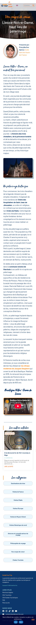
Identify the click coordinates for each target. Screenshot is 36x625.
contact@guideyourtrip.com (15, 614)
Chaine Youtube (18, 560)
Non (21, 622)
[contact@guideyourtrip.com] (3, 614)
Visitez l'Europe (18, 508)
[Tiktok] (10, 611)
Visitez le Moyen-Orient (18, 517)
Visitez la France (18, 492)
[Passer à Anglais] (17, 5)
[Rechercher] (33, 5)
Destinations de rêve (18, 483)
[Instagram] (6, 611)
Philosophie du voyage (18, 543)
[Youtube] (16, 611)
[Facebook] (3, 611)
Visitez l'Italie (18, 500)
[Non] (33, 619)
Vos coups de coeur (9, 433)
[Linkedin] (13, 611)
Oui (16, 622)
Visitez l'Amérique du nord (18, 525)
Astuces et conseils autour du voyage (18, 534)
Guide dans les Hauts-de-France (24, 52)
